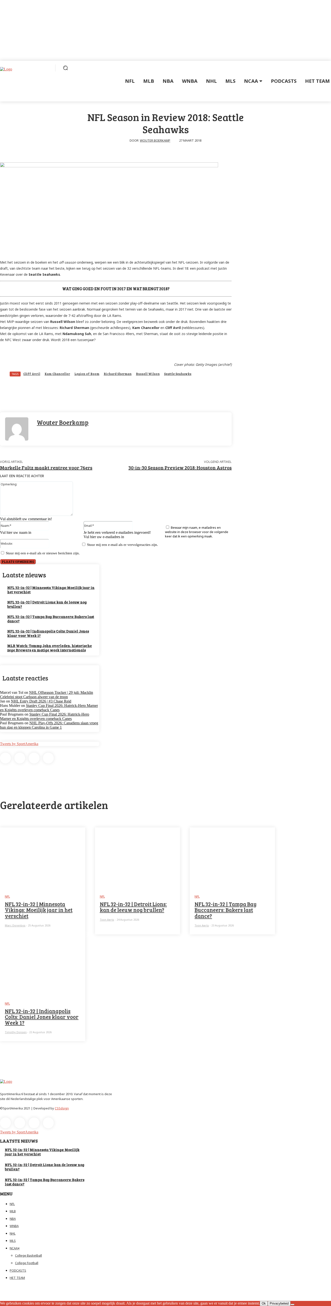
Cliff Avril (31, 374)
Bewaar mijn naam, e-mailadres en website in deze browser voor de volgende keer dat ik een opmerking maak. (196, 531)
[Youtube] (48, 758)
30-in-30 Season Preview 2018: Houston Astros (180, 467)
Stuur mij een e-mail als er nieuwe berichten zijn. (43, 553)
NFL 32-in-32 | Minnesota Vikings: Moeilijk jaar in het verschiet (51, 589)
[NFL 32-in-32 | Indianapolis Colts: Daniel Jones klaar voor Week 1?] (42, 964)
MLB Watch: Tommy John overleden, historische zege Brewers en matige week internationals (49, 647)
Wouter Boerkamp (155, 140)
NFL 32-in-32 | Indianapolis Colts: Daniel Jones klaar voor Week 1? (48, 633)
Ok (264, 1303)
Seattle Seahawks (177, 374)
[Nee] (292, 1304)
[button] (65, 67)
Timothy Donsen (16, 1032)
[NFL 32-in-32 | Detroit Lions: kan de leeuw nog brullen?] (137, 857)
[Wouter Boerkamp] (18, 429)
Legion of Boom (86, 374)
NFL (7, 896)
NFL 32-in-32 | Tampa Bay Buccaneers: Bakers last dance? (50, 618)
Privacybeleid (279, 1303)
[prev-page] (1, 1048)
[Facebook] (5, 758)
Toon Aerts (107, 919)
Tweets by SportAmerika (19, 744)
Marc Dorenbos (15, 925)
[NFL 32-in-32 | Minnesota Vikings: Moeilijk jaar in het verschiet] (42, 857)
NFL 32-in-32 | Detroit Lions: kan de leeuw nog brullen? (47, 604)
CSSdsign (62, 1108)
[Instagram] (19, 758)
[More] (150, 393)
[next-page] (3, 1048)
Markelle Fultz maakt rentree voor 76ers (46, 467)
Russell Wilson (148, 374)
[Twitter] (34, 758)
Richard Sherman (118, 374)
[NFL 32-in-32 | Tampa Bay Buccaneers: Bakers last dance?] (232, 857)
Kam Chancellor (57, 374)
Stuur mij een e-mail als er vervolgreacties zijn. (122, 545)
